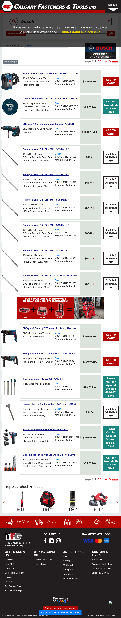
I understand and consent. (80, 32)
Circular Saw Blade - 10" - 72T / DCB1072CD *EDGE (50, 98)
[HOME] (49, 6)
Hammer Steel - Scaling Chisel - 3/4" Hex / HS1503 (49, 404)
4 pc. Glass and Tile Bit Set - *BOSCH (43, 379)
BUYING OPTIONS (111, 155)
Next (113, 501)
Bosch (58, 78)
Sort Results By (10, 62)
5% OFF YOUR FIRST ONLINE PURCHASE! (60, 613)
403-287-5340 (111, 110)
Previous (3, 501)
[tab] (111, 157)
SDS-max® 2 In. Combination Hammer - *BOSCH (48, 124)
